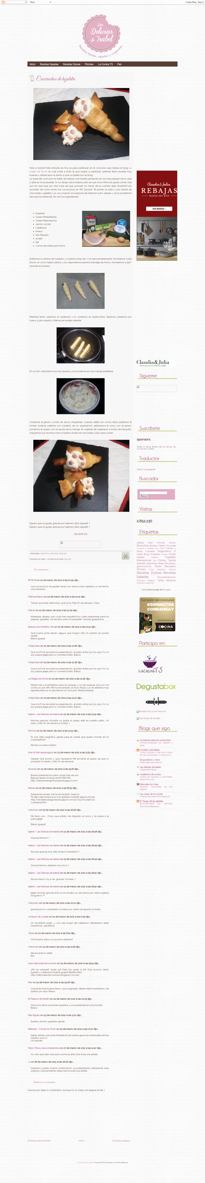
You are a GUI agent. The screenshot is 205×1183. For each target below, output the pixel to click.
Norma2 (32, 769)
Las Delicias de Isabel (150, 767)
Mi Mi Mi (32, 580)
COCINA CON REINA (150, 750)
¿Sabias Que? (145, 542)
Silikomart (141, 580)
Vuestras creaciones (145, 583)
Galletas (141, 557)
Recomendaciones (166, 577)
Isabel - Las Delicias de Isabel (43, 714)
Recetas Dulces (71, 64)
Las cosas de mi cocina (151, 794)
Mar (30, 982)
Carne (161, 545)
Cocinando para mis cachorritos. (155, 740)
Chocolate (171, 545)
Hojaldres (45, 553)
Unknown (33, 810)
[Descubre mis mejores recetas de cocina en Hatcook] (151, 711)
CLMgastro (141, 548)
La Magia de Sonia (38, 678)
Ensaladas (155, 554)
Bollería (153, 545)
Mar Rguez (34, 1015)
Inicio (32, 64)
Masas (161, 563)
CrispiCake (34, 646)
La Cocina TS (105, 64)
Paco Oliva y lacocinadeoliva (43, 1048)
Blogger (166, 589)
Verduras (171, 580)
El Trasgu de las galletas (151, 801)
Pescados (170, 566)
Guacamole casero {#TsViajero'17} (155, 796)
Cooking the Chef (155, 548)
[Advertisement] (79, 1160)
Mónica (32, 730)
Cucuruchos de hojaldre (55, 79)
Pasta (158, 566)
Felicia (31, 610)
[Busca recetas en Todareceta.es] (148, 718)
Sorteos (151, 580)
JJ (29, 1061)
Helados (154, 557)
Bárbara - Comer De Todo (42, 1029)
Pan (119, 64)
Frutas (172, 554)
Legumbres (151, 563)
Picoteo (89, 64)
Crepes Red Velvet (148, 769)
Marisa (31, 788)
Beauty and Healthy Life (41, 626)
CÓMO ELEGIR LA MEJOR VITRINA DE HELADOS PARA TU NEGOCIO (156, 753)
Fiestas (165, 554)
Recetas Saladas (49, 64)
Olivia (31, 933)
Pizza (151, 569)
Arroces (161, 542)
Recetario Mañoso (166, 569)
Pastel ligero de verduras (151, 762)
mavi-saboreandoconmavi (42, 963)
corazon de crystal (38, 916)
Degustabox (164, 551)
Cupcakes (150, 551)
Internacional (144, 560)
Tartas (160, 580)
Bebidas (172, 543)
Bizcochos (143, 545)
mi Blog (147, 447)
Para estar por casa (149, 784)
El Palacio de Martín (38, 999)
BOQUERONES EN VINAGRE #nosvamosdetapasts (156, 804)
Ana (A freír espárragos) (40, 752)
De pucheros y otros (150, 760)
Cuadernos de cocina (150, 774)
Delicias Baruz (35, 596)
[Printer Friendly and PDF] (125, 560)
